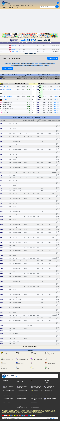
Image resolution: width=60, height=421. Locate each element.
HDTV (13, 63)
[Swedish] (9, 415)
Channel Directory (34, 395)
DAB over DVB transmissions (6, 403)
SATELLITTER (16, 5)
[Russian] (29, 415)
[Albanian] (35, 415)
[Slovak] (21, 415)
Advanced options (53, 58)
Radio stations (30, 63)
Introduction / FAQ (7, 380)
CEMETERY (11, 7)
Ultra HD (23, 63)
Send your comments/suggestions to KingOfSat (49, 381)
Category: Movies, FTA (22, 407)
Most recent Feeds (34, 406)
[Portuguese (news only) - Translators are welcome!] (12, 415)
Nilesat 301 (13, 47)
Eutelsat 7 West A (15, 51)
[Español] (14, 415)
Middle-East (25, 83)
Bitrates (46, 65)
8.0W (58, 39)
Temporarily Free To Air (29, 65)
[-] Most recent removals (17, 65)
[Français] (4, 415)
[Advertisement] (30, 21)
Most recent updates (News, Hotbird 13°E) (36, 387)
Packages (46, 395)
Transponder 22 (39, 65)
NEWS (3, 5)
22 (21, 83)
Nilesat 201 (24, 40)
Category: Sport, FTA (21, 405)
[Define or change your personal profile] (58, 3)
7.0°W (32, 40)
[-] (10, 5)
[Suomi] (24, 415)
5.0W (1, 39)
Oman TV (4, 99)
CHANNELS (23, 5)
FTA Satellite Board (35, 407)
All (6, 63)
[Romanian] (32, 415)
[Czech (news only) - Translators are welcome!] (19, 415)
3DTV (18, 63)
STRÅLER (4, 7)
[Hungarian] (34, 415)
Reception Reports (21, 395)
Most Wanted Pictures (21, 398)
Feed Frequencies (34, 405)
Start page (16, 376)
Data (36, 63)
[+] (7, 5)
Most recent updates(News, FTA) (22, 387)
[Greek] (22, 415)
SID (41, 78)
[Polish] (17, 415)
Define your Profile (21, 381)
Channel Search (48, 390)
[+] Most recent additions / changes (46, 63)
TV (9, 63)
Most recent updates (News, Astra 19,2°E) (49, 387)
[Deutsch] (8, 415)
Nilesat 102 (13, 45)
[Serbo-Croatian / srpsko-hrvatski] (30, 415)
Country (19, 78)
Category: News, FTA (21, 406)
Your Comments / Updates (31, 346)
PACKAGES (30, 5)
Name (3, 78)
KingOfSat (53, 418)
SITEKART (18, 7)
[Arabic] (26, 415)
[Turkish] (27, 415)
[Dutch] (6, 415)
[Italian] (16, 415)
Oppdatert (57, 78)
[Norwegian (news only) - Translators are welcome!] (11, 415)
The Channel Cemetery (8, 398)
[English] (3, 415)
